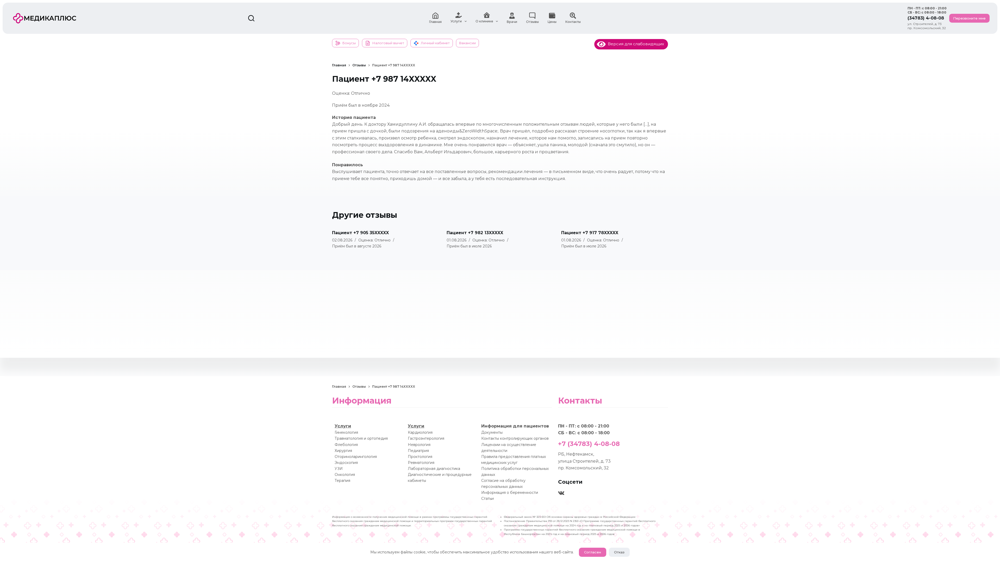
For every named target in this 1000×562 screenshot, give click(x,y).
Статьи (487, 498)
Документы (492, 432)
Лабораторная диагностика (434, 468)
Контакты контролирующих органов (515, 438)
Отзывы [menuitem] (532, 22)
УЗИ (339, 468)
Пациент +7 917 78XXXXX (589, 232)
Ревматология (421, 462)
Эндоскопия (346, 462)
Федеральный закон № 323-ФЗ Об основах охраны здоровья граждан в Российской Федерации (569, 517)
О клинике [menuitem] (484, 21)
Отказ (619, 552)
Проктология (420, 456)
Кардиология (420, 432)
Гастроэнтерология (426, 438)
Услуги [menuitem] (456, 21)
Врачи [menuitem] (512, 22)
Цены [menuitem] (552, 22)
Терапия (342, 480)
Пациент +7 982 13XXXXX (475, 232)
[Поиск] (251, 18)
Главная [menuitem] (435, 22)
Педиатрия (418, 450)
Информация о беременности (509, 492)
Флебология (346, 444)
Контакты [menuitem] (573, 22)
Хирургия (343, 450)
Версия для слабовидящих (635, 43)
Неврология (419, 444)
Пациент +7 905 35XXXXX (360, 232)
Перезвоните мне (969, 18)
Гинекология (346, 432)
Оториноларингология (356, 456)
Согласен (592, 552)
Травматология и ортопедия (361, 438)
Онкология (345, 474)
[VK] (561, 493)
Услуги (343, 426)
